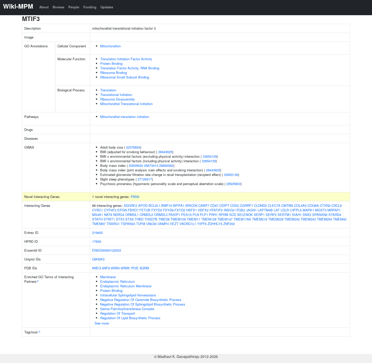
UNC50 (151, 223)
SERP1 (259, 214)
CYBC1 (97, 210)
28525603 (233, 183)
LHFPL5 (296, 210)
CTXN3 (325, 205)
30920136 (231, 174)
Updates (106, 7)
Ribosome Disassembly (117, 99)
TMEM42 (339, 219)
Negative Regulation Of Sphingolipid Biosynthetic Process (142, 304)
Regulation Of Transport (117, 313)
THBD (139, 219)
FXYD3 (156, 210)
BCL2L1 (154, 205)
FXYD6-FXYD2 (174, 210)
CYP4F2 (110, 210)
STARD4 (334, 214)
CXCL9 (337, 205)
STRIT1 (109, 219)
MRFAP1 (334, 210)
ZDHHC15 (215, 223)
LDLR (285, 210)
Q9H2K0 (98, 259)
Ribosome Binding (113, 72)
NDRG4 (118, 214)
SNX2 (307, 214)
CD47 (214, 205)
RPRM (223, 214)
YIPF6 (201, 223)
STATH (97, 219)
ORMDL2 (146, 214)
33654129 (210, 156)
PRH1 (213, 214)
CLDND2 (260, 205)
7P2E (135, 268)
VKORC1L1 (187, 223)
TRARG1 (113, 223)
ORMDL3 (161, 214)
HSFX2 (203, 210)
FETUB (144, 210)
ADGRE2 (130, 205)
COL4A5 (300, 205)
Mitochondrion (110, 46)
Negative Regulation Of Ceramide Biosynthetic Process (140, 299)
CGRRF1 (246, 205)
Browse (58, 7)
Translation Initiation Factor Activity (126, 58)
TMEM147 (225, 219)
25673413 (151, 165)
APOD (143, 205)
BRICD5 (191, 205)
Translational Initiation (116, 94)
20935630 (136, 165)
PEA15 (186, 214)
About (44, 7)
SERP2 (271, 214)
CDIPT (224, 205)
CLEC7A (274, 205)
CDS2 (234, 205)
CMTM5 (287, 205)
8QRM (144, 268)
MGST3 (320, 210)
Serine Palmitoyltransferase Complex (127, 308)
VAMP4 (163, 223)
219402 (97, 232)
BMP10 (166, 205)
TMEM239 (275, 219)
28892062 (166, 165)
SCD (232, 214)
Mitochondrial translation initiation (124, 116)
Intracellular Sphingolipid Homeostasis (128, 295)
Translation (108, 90)
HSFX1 (191, 210)
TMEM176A (242, 219)
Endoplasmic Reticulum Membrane (125, 286)
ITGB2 (240, 210)
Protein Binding (111, 63)
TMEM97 (99, 223)
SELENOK (245, 214)
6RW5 (125, 268)
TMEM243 (308, 219)
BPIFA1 (178, 205)
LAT (277, 210)
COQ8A (313, 205)
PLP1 (204, 214)
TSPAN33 (128, 223)
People (73, 7)
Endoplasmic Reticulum (117, 281)
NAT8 (108, 214)
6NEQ (96, 268)
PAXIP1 (174, 214)
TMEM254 (324, 219)
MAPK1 (308, 210)
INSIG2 (229, 210)
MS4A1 (97, 214)
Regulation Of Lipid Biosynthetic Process (130, 317)
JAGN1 (251, 210)
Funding (89, 7)
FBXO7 (133, 210)
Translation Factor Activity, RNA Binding (129, 68)
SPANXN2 (319, 214)
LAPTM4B (265, 210)
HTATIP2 (216, 210)
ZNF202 (229, 223)
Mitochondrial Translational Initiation (126, 103)
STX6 (129, 219)
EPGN (122, 210)
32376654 (133, 147)
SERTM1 (284, 214)
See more (102, 323)
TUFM (140, 223)
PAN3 (135, 196)
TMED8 (164, 219)
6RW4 (115, 268)
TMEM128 (208, 219)
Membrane (108, 276)
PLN (196, 214)
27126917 (145, 179)
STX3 (120, 219)
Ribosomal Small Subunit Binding (124, 77)
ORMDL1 (132, 214)
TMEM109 (178, 219)
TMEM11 (193, 219)
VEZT (174, 223)
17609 (96, 241)
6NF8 (106, 268)
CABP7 (203, 205)
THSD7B (150, 219)
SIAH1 (297, 214)
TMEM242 (292, 219)
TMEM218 (259, 219)
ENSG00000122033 (106, 250)
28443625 (165, 151)
